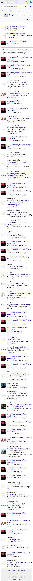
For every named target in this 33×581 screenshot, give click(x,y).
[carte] (16, 15)
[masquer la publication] (16, 30)
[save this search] (30, 6)
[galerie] (13, 15)
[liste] (2, 15)
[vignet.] (6, 15)
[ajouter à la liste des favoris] (8, 26)
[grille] (9, 15)
